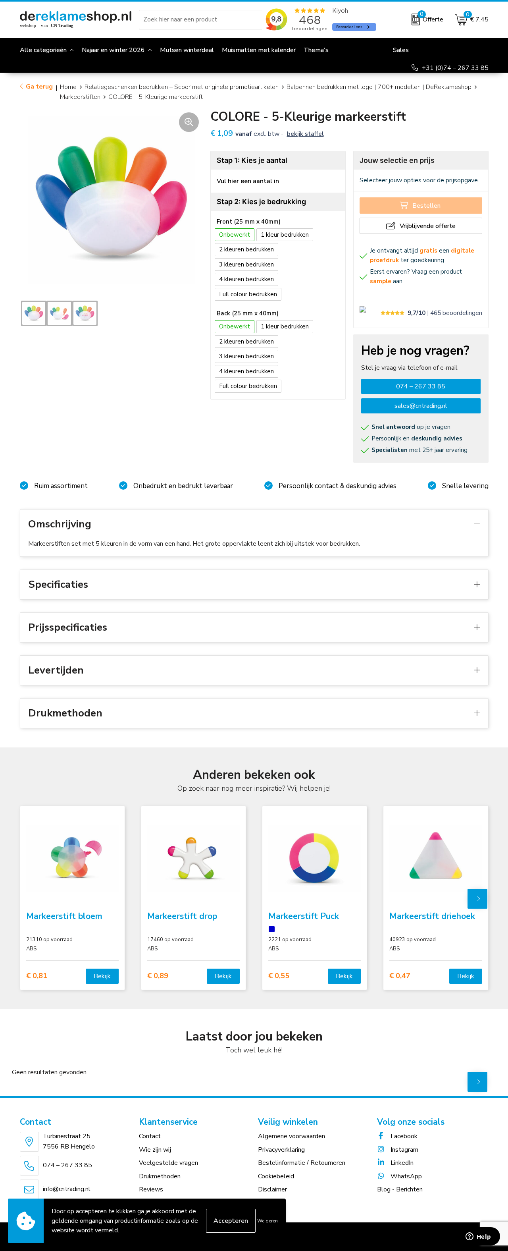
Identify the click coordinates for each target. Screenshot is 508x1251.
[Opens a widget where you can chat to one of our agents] (478, 1237)
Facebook (403, 1136)
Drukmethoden (160, 1176)
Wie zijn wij (155, 1149)
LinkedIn (401, 1162)
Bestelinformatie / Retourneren (301, 1162)
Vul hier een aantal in (248, 181)
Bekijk (102, 976)
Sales (401, 50)
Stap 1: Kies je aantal (252, 160)
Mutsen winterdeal (187, 50)
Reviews (151, 1189)
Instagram (403, 1149)
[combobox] (202, 19)
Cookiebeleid (276, 1176)
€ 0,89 (157, 976)
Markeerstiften (80, 97)
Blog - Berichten (400, 1189)
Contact (150, 1136)
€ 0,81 (36, 976)
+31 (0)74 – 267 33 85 (455, 68)
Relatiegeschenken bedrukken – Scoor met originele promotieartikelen (182, 87)
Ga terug (39, 86)
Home (68, 87)
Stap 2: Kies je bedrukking (261, 201)
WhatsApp (405, 1176)
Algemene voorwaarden (291, 1136)
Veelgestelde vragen (168, 1162)
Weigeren (267, 1221)
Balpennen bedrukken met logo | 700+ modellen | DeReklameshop (379, 87)
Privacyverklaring (281, 1149)
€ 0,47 (399, 976)
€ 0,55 (278, 976)
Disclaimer (272, 1189)
